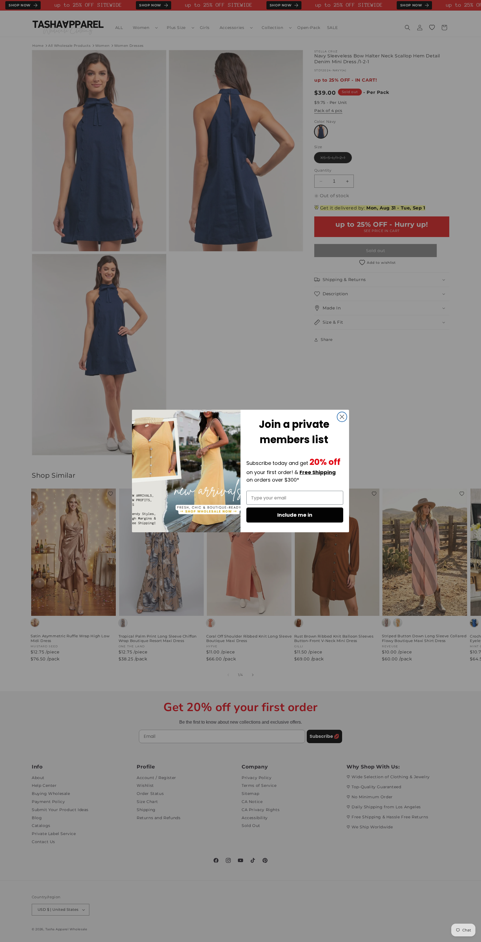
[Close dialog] (342, 417)
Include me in (294, 514)
